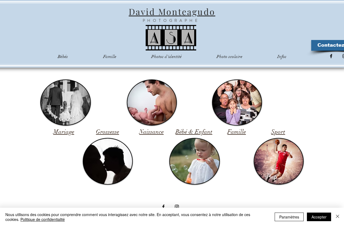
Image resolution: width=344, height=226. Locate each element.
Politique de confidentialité (42, 219)
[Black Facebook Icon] (331, 56)
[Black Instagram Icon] (177, 206)
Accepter (319, 217)
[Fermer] (337, 217)
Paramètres (289, 217)
